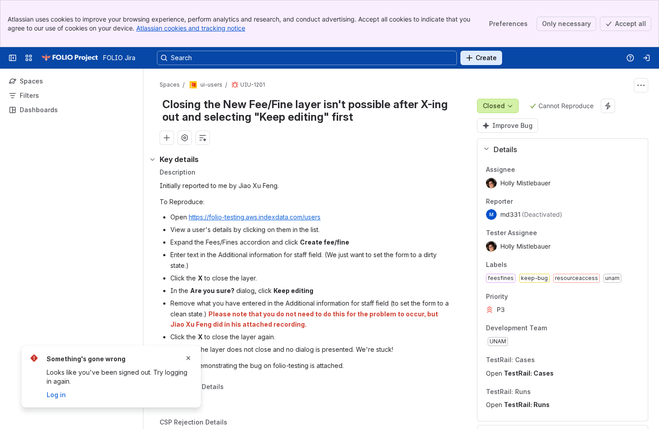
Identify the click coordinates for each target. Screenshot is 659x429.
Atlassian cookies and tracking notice (190, 28)
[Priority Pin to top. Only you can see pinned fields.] (527, 296)
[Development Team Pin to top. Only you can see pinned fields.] (566, 328)
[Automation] (608, 106)
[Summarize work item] (202, 138)
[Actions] (641, 85)
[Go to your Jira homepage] (69, 58)
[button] (559, 149)
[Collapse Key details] (152, 159)
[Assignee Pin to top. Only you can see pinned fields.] (534, 169)
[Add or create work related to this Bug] (167, 138)
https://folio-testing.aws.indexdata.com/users (255, 217)
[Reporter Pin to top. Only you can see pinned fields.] (532, 201)
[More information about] (229, 387)
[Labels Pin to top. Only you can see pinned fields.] (526, 264)
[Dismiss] (188, 358)
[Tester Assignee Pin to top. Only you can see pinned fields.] (556, 233)
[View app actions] (185, 138)
